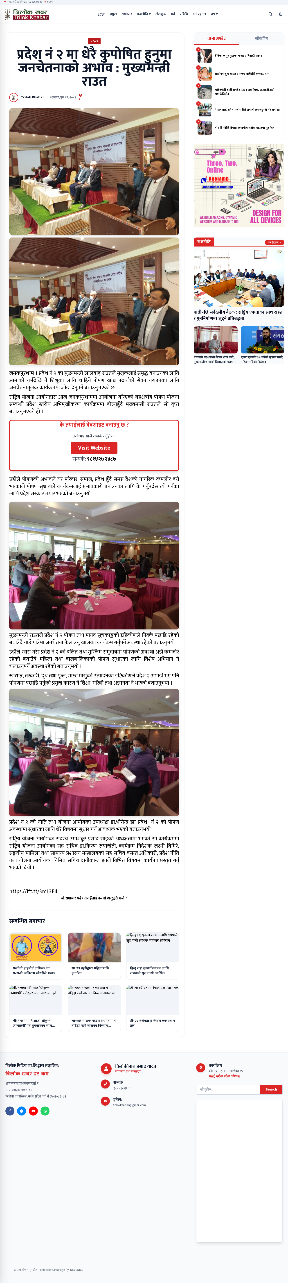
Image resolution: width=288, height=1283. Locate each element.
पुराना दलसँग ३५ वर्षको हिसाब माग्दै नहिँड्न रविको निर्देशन (262, 359)
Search (271, 1089)
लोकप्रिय (261, 38)
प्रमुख (113, 14)
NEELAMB (76, 1269)
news (94, 41)
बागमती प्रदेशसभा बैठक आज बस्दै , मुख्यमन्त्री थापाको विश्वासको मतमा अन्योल (214, 362)
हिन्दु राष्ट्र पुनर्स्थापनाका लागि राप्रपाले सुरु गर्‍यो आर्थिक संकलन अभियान (149, 973)
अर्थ (172, 14)
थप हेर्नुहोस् (273, 242)
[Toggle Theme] (280, 14)
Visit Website (94, 448)
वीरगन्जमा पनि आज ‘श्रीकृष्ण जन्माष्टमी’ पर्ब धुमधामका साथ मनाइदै (32, 1026)
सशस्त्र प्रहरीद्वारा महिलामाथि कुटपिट (90, 970)
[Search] (270, 14)
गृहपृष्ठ (101, 14)
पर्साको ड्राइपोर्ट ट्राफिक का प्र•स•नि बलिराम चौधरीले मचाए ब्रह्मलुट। (34, 973)
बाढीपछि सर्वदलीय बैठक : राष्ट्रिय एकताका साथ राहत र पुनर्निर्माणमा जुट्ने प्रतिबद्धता (238, 315)
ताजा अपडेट (216, 38)
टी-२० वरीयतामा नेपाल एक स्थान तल (152, 1023)
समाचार (126, 14)
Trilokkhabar (48, 1269)
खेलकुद (160, 14)
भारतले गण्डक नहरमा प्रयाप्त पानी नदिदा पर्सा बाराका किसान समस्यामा (94, 1026)
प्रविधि (184, 14)
